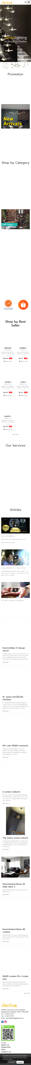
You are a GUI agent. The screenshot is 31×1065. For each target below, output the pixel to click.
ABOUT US (5, 1045)
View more (6, 662)
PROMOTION (5, 1047)
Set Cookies (11, 1062)
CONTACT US (6, 1052)
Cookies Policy (8, 1059)
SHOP (3, 1049)
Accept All (20, 1062)
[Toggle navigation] (29, 2)
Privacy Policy (23, 1057)
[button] (25, 2)
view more (15, 434)
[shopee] (23, 305)
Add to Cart (8, 361)
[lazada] (8, 305)
